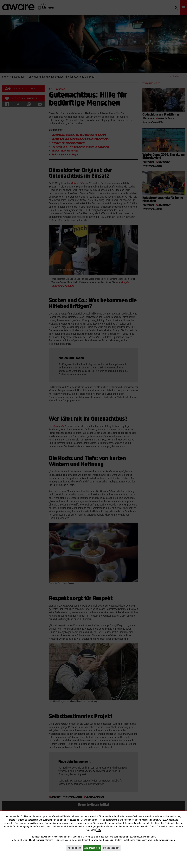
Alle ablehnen (75, 847)
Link (98, 829)
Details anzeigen (112, 847)
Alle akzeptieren (92, 847)
